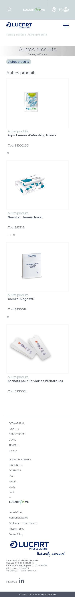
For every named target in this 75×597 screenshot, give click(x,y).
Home (9, 34)
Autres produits (37, 34)
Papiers (20, 34)
